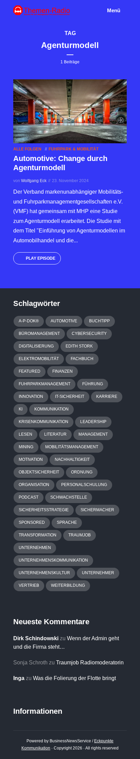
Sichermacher (97, 509)
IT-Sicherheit (69, 396)
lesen (25, 434)
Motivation (31, 459)
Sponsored (32, 522)
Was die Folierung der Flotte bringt (74, 678)
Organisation (34, 484)
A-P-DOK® (29, 321)
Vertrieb (29, 585)
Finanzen (62, 371)
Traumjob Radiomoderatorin (90, 662)
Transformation (37, 535)
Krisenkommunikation (43, 421)
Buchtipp (99, 321)
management (93, 434)
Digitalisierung (36, 346)
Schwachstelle (68, 497)
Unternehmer (98, 572)
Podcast (28, 497)
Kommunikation (51, 409)
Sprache (67, 522)
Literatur (55, 434)
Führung (92, 384)
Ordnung (81, 472)
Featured (29, 371)
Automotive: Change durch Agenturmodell (60, 163)
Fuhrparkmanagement (44, 384)
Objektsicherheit (39, 472)
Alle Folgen (27, 149)
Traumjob (79, 535)
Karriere (106, 396)
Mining (26, 447)
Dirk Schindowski (35, 638)
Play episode (40, 258)
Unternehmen (35, 547)
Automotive (64, 321)
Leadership (93, 421)
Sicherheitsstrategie (44, 509)
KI (20, 409)
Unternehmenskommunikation (53, 560)
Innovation (31, 396)
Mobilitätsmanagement (71, 447)
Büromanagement (39, 333)
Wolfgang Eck (34, 180)
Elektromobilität (39, 358)
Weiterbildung (68, 585)
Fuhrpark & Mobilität (74, 149)
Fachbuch (82, 358)
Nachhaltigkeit (72, 459)
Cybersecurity (89, 333)
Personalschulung (84, 484)
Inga (18, 678)
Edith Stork (79, 346)
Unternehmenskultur (44, 572)
